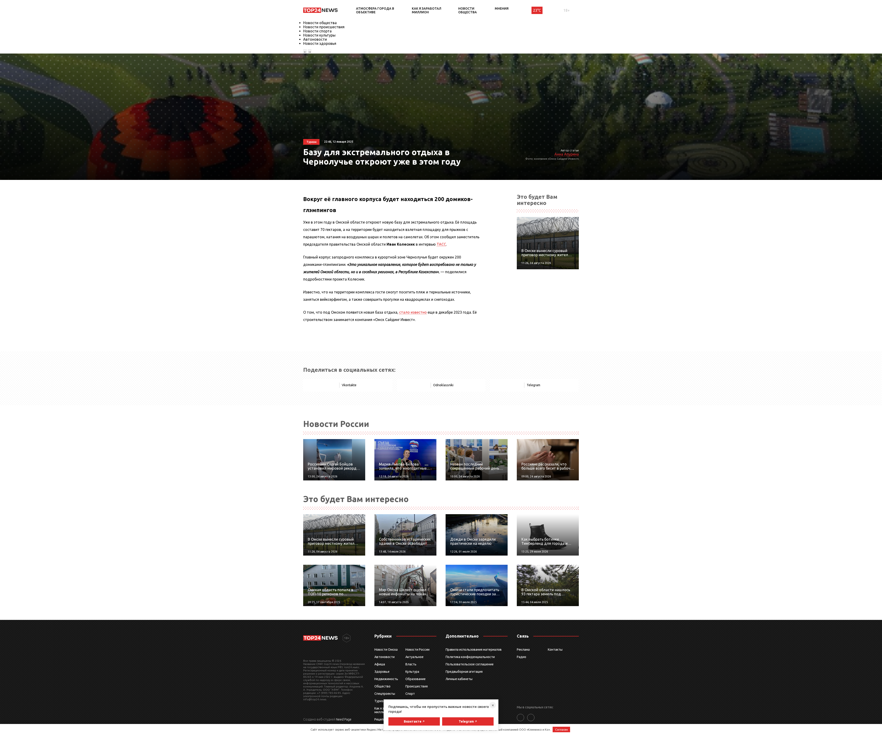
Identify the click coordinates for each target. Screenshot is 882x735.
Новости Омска (386, 649)
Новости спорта (317, 31)
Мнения (502, 8)
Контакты (555, 649)
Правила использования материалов (474, 649)
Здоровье (382, 671)
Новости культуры (319, 35)
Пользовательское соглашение (470, 664)
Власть (410, 664)
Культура (412, 671)
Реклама (523, 649)
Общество (382, 686)
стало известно (413, 312)
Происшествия (416, 686)
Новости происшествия (324, 27)
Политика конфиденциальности (470, 657)
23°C (537, 10)
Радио (521, 657)
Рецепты (381, 719)
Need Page (343, 719)
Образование (415, 679)
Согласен (561, 729)
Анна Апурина (566, 154)
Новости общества (467, 10)
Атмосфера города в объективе (375, 10)
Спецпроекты (384, 693)
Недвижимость (386, 679)
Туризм (380, 701)
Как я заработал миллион (426, 10)
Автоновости (315, 39)
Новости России (417, 649)
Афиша (379, 664)
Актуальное (414, 657)
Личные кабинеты (459, 679)
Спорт (410, 693)
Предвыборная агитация (464, 671)
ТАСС (441, 244)
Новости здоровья (319, 43)
